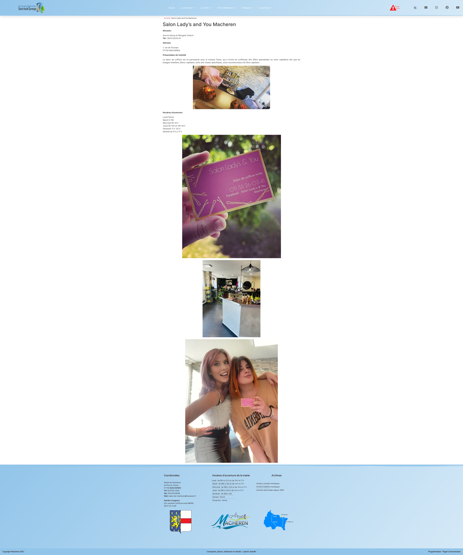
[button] (415, 8)
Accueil (171, 8)
